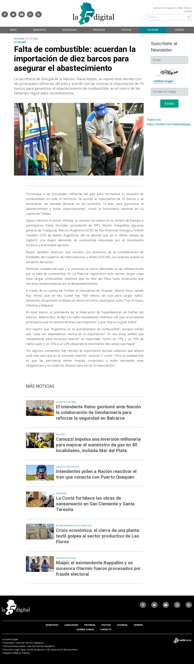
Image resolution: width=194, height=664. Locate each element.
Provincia (99, 30)
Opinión (179, 30)
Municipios (39, 30)
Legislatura (69, 30)
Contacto (105, 629)
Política (126, 30)
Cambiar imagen (163, 81)
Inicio (13, 30)
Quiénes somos (85, 629)
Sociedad (152, 30)
